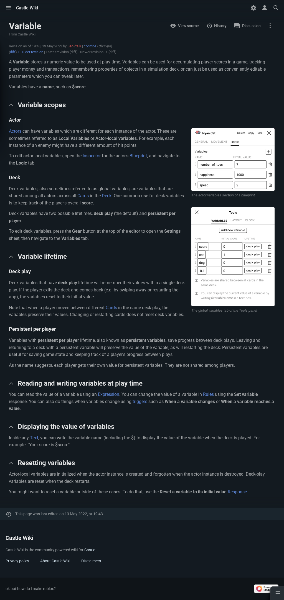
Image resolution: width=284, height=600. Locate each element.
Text (34, 437)
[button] (8, 7)
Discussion (251, 26)
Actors (15, 131)
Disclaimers (91, 561)
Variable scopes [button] (42, 105)
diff (13, 52)
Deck (106, 195)
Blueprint (138, 155)
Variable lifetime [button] (42, 256)
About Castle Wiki (55, 561)
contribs (90, 46)
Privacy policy (17, 561)
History (220, 26)
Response (237, 491)
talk (78, 46)
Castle (89, 550)
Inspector (92, 155)
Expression (108, 394)
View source (188, 26)
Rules (208, 394)
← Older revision (30, 52)
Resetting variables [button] (46, 463)
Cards (83, 195)
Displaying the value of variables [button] (66, 426)
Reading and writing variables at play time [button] (80, 383)
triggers (140, 401)
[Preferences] (253, 7)
